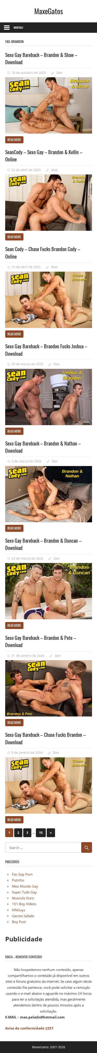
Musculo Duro (23, 898)
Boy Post (19, 921)
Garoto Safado (23, 916)
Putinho (18, 880)
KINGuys (18, 910)
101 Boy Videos (24, 904)
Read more (14, 139)
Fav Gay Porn (22, 874)
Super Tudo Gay (24, 892)
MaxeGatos (48, 11)
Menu (18, 27)
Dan (59, 73)
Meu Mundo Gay (25, 886)
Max (54, 170)
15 (41, 832)
